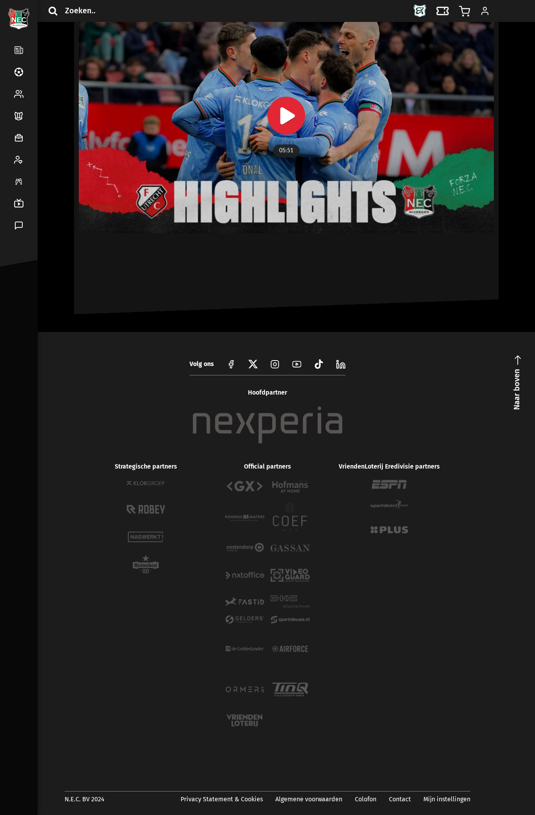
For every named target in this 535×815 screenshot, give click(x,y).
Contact (400, 799)
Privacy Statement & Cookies (222, 799)
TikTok (36, 318)
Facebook (17, 299)
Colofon (365, 799)
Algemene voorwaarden (308, 799)
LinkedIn (17, 318)
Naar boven (516, 389)
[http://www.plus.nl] (389, 530)
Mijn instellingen (446, 799)
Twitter (36, 299)
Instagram (275, 364)
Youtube (297, 364)
